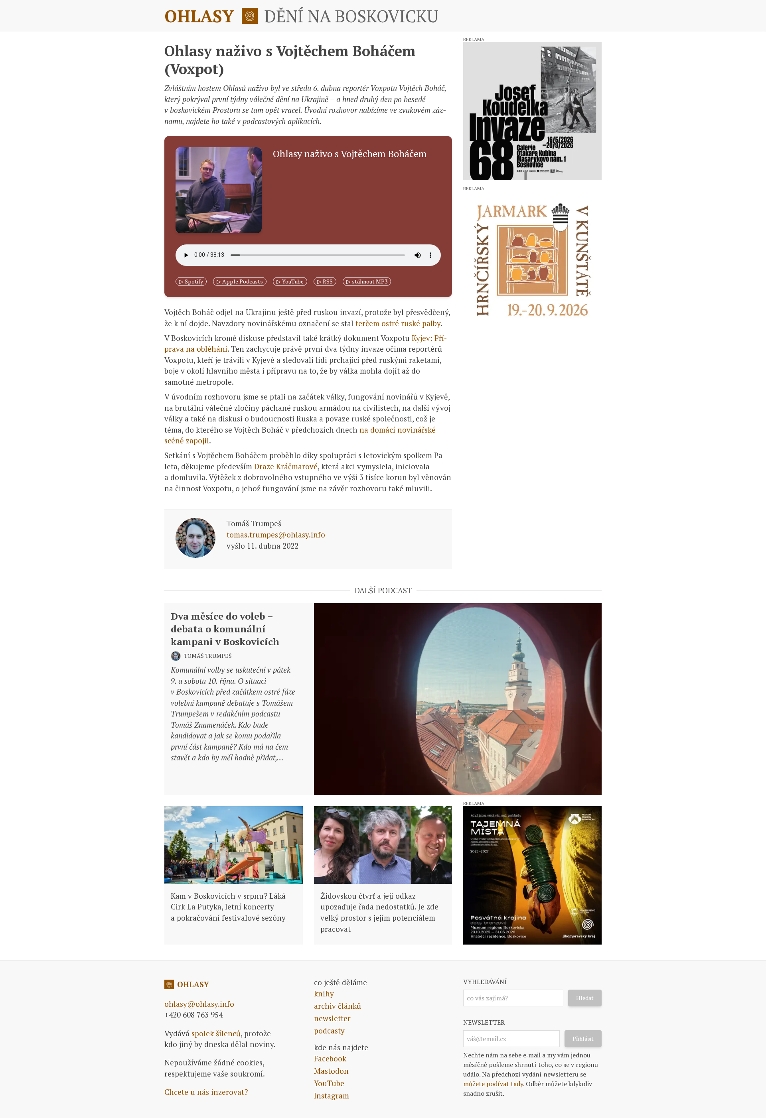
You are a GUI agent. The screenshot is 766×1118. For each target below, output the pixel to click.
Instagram (331, 1095)
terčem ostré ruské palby (397, 323)
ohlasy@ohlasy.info (199, 1004)
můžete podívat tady (493, 1083)
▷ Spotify (191, 281)
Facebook (330, 1058)
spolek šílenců (216, 1033)
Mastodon (331, 1071)
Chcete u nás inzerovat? (206, 1092)
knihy (324, 993)
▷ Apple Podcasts (240, 281)
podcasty (329, 1030)
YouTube (329, 1083)
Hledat (585, 998)
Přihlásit (583, 1038)
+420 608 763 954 (193, 1015)
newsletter (332, 1018)
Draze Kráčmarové (286, 466)
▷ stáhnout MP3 (366, 281)
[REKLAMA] (532, 111)
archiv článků (337, 1006)
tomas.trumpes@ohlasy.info (276, 534)
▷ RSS (325, 281)
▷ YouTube (290, 281)
